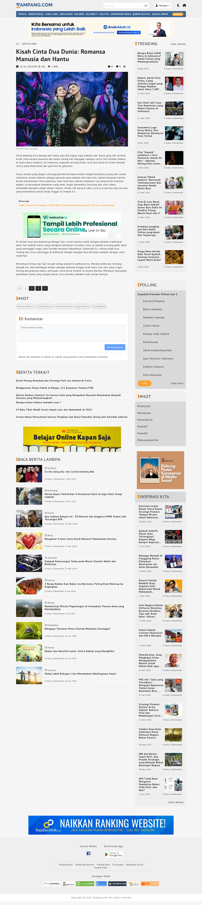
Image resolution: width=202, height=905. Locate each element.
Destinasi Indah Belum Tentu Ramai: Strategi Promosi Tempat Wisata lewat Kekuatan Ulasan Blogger (151, 512)
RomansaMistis (25, 306)
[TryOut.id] (150, 883)
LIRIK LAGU (51, 14)
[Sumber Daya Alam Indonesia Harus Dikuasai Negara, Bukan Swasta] (173, 734)
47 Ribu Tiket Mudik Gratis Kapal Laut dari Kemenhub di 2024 (54, 409)
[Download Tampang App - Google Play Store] (113, 854)
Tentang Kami (66, 864)
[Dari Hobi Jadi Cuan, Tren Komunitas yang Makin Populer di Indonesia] (174, 108)
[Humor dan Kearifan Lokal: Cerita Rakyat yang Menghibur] (29, 652)
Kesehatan (53, 490)
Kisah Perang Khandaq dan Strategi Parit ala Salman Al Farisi (54, 380)
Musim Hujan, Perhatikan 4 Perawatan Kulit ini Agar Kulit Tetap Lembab (83, 495)
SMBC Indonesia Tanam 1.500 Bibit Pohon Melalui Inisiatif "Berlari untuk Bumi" (67, 205)
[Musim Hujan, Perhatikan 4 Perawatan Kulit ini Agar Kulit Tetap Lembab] (29, 495)
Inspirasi (52, 670)
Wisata (51, 602)
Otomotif (52, 558)
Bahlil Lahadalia (152, 309)
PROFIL (23, 14)
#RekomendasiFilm (147, 440)
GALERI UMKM (160, 14)
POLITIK (104, 14)
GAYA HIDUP (66, 14)
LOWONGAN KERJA (120, 14)
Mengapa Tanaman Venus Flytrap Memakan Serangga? (78, 628)
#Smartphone (145, 419)
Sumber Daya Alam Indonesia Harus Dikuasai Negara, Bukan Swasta (150, 733)
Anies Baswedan (152, 374)
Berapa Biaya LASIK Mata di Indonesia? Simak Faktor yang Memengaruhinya (149, 57)
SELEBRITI (92, 14)
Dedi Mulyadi (150, 342)
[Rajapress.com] (117, 883)
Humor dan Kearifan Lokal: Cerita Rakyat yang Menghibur (80, 651)
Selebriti (52, 468)
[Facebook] (88, 852)
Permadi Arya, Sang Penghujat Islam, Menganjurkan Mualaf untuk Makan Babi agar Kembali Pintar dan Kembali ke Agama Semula (150, 660)
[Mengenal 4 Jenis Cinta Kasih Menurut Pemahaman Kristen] (29, 540)
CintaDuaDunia (44, 306)
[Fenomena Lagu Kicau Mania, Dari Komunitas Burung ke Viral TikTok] (174, 132)
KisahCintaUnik (63, 306)
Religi (50, 535)
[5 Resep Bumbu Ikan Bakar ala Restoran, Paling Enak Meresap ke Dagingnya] (29, 585)
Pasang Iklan (103, 864)
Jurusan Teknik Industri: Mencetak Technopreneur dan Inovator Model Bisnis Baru (149, 183)
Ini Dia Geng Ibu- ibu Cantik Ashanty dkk (69, 471)
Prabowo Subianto (153, 366)
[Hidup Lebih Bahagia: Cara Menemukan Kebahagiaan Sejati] (29, 675)
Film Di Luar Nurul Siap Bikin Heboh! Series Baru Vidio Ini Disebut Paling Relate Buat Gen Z (150, 207)
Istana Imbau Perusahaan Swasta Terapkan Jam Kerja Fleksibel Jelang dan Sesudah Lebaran (72, 416)
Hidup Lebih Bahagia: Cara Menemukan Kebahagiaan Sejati (80, 673)
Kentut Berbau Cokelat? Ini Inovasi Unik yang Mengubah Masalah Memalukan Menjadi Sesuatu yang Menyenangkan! (68, 396)
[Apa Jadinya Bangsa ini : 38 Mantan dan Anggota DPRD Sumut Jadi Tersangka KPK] (29, 518)
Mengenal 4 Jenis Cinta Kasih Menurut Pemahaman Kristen (80, 538)
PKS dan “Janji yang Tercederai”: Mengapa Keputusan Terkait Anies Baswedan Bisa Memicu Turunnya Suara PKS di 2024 (151, 685)
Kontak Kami (101, 867)
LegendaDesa (82, 306)
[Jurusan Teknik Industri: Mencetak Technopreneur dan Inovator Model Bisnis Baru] (174, 182)
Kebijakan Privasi (135, 864)
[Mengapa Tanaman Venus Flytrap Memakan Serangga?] (29, 630)
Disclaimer (118, 864)
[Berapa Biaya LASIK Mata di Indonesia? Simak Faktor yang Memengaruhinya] (174, 58)
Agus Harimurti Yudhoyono (158, 358)
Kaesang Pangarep (154, 301)
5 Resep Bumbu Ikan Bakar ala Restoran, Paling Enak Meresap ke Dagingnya (84, 585)
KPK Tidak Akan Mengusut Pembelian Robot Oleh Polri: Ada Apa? (149, 784)
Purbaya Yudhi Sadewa (156, 333)
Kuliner (51, 580)
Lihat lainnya (178, 43)
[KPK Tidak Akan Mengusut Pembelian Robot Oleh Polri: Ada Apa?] (173, 784)
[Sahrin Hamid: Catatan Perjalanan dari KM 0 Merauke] (173, 635)
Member (163, 5)
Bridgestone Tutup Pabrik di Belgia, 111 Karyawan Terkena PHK (54, 387)
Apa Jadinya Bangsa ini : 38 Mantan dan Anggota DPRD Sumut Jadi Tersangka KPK (85, 518)
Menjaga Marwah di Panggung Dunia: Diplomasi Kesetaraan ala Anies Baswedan (150, 561)
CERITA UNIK (29, 43)
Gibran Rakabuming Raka (157, 350)
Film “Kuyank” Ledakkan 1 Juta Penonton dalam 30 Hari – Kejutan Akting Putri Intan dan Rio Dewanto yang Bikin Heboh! (150, 158)
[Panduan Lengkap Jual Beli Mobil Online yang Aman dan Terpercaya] (174, 232)
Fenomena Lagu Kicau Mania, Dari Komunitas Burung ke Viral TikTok (150, 131)
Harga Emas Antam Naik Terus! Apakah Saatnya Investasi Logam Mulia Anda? (149, 255)
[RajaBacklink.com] (52, 883)
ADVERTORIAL (36, 14)
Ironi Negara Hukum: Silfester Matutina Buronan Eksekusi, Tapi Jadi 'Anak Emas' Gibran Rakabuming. (151, 611)
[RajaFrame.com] (68, 883)
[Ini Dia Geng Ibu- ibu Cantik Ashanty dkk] (29, 473)
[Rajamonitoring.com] (101, 883)
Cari (146, 5)
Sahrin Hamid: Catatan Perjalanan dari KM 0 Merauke (151, 633)
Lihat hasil (177, 383)
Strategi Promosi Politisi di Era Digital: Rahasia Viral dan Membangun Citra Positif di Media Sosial (149, 710)
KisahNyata (99, 306)
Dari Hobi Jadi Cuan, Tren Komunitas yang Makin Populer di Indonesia (150, 107)
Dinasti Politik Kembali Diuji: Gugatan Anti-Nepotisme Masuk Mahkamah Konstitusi (149, 586)
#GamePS (142, 433)
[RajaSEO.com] (133, 883)
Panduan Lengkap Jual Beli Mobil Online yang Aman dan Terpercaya (149, 231)
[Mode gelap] (178, 6)
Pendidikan (53, 625)
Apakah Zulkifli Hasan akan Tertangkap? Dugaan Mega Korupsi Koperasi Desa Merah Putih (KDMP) (149, 537)
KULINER (79, 14)
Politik (51, 513)
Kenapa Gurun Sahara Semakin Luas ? (39, 402)
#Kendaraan (144, 412)
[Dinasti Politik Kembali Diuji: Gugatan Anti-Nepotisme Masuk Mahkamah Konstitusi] (173, 585)
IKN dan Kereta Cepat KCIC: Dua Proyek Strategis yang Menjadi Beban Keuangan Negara (151, 760)
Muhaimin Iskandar (154, 317)
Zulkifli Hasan (151, 325)
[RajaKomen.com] (85, 883)
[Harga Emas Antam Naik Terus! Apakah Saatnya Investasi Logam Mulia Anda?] (174, 256)
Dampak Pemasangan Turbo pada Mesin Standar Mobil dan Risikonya (80, 563)
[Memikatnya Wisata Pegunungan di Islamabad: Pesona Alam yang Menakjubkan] (29, 607)
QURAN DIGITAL (141, 14)
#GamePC (142, 426)
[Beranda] (184, 6)
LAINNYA (177, 14)
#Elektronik (144, 406)
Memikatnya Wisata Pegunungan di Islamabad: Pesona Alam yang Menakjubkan (84, 608)
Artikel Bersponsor (85, 864)
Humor (51, 647)
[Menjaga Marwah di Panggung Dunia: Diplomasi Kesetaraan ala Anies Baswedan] (173, 561)
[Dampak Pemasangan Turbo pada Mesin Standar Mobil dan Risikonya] (29, 563)
